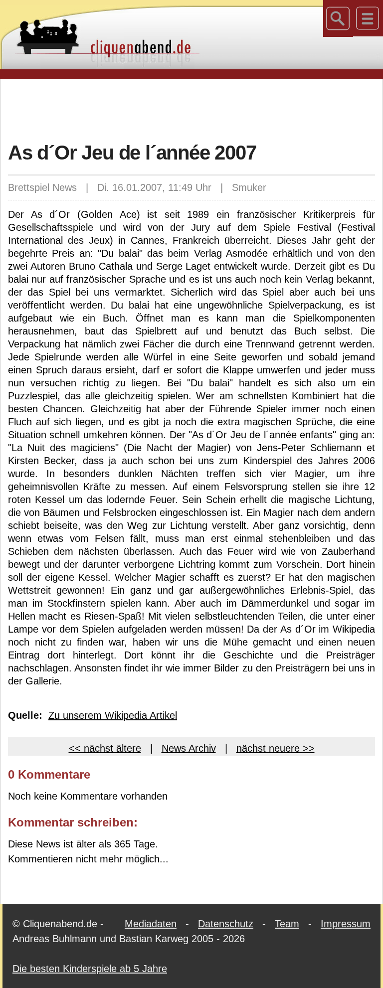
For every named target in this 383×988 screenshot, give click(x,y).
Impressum (346, 923)
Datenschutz (225, 923)
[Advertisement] (191, 109)
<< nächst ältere (105, 748)
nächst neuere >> (275, 748)
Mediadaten (151, 923)
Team (287, 923)
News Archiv (189, 748)
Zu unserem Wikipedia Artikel (112, 715)
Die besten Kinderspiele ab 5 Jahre (89, 968)
